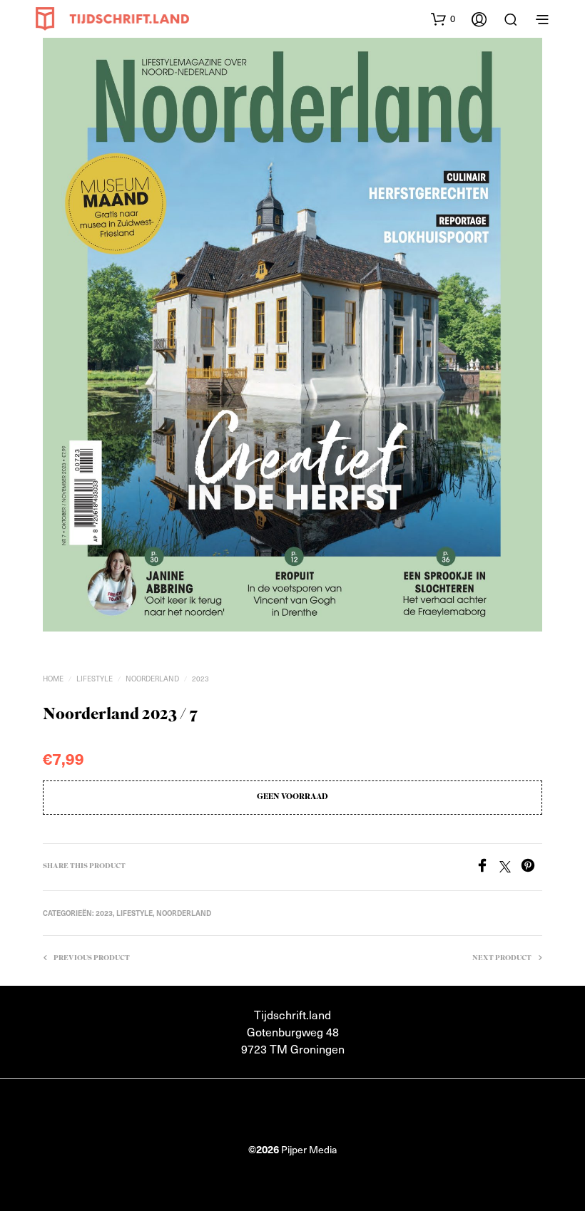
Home (53, 678)
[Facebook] (487, 867)
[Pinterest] (531, 867)
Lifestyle (94, 678)
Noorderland (152, 678)
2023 (200, 678)
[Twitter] (510, 867)
